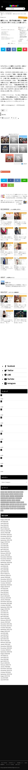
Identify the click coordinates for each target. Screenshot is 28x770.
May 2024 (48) (4, 570)
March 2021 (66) (5, 640)
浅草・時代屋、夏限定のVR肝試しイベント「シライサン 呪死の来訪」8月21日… (20, 321)
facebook (11, 366)
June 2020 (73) (4, 657)
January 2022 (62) (5, 622)
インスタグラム (4, 498)
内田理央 (17, 504)
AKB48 (2, 492)
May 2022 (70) (4, 614)
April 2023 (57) (5, 594)
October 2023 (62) (6, 583)
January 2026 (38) (5, 532)
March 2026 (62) (5, 529)
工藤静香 (3, 506)
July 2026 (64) (4, 521)
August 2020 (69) (5, 653)
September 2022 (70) (6, 607)
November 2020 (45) (6, 648)
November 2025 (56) (6, 536)
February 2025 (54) (6, 553)
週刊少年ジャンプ (21, 508)
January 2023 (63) (5, 599)
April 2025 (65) (5, 549)
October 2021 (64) (6, 627)
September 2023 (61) (6, 584)
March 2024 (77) (5, 573)
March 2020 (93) (5, 663)
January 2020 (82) (5, 666)
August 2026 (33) (5, 519)
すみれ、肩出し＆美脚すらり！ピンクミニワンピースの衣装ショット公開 (7, 238)
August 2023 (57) (5, 586)
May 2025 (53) (4, 547)
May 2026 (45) (4, 525)
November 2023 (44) (6, 581)
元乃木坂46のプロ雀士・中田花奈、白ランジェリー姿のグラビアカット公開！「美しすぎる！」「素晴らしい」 (15, 468)
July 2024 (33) (4, 566)
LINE (9, 375)
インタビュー (11, 498)
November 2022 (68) (6, 603)
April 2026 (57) (5, 527)
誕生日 (11, 508)
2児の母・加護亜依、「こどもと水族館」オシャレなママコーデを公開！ (7, 268)
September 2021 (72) (6, 629)
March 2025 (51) (5, 551)
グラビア (9, 500)
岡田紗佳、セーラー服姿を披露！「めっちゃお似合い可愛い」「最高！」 (15, 396)
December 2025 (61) (6, 534)
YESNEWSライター (12, 762)
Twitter (10, 370)
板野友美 (19, 506)
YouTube (10, 379)
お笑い (21, 494)
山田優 (24, 504)
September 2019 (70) (6, 674)
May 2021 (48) (4, 637)
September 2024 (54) (6, 562)
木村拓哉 (14, 506)
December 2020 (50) (6, 646)
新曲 (7, 506)
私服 (2, 508)
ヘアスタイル (12, 502)
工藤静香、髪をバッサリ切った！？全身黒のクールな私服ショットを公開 (20, 223)
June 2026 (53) (4, 523)
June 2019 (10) (4, 679)
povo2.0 (2, 494)
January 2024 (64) (5, 577)
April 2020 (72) (5, 661)
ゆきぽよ (3, 496)
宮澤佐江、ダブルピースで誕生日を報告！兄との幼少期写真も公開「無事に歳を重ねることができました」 (15, 459)
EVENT (5, 415)
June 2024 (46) (4, 568)
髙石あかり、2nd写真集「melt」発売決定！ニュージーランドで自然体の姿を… (7, 306)
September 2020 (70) (6, 651)
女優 (21, 504)
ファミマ (18, 500)
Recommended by (17, 163)
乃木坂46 (12, 504)
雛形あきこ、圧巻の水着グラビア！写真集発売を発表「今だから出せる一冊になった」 (15, 403)
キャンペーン (18, 498)
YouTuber (16, 494)
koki (14, 492)
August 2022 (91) (5, 609)
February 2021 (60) (6, 642)
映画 (10, 506)
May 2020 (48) (4, 659)
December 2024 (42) (6, 557)
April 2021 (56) (5, 638)
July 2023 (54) (4, 588)
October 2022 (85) (6, 605)
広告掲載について (20, 762)
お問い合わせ (17, 764)
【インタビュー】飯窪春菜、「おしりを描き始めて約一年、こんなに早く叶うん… (7, 223)
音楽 (2, 510)
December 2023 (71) (6, 579)
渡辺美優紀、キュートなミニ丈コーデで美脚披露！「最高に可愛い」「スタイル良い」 (15, 443)
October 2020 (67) (6, 650)
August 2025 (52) (5, 542)
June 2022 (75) (4, 612)
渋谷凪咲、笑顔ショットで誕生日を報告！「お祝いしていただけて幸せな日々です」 (20, 306)
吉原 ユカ (8, 282)
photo (21, 492)
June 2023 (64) (4, 590)
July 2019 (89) (4, 678)
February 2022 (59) (6, 620)
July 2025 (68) (4, 544)
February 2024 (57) (6, 575)
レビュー (3, 504)
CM (6, 492)
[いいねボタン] (3, 110)
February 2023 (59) (6, 598)
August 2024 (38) (5, 564)
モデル (22, 502)
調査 (15, 508)
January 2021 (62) (5, 644)
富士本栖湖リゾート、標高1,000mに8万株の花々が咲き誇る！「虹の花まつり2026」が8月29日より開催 (15, 427)
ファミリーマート (4, 502)
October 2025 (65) (6, 538)
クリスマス (3, 500)
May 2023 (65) (4, 592)
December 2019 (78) (6, 668)
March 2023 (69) (5, 596)
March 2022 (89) (5, 618)
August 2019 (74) (5, 676)
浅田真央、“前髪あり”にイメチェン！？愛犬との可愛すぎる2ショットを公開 (20, 253)
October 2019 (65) (6, 672)
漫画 (23, 506)
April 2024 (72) (5, 571)
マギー (18, 502)
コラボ (13, 500)
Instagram (11, 383)
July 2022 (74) (4, 611)
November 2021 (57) (6, 625)
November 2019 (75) (6, 670)
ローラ (7, 504)
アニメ (7, 496)
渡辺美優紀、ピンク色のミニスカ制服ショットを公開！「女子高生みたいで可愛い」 (20, 268)
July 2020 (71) (4, 655)
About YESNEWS (4, 762)
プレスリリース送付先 (10, 764)
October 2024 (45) (6, 560)
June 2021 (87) (4, 635)
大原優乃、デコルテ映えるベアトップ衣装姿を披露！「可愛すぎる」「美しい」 (7, 321)
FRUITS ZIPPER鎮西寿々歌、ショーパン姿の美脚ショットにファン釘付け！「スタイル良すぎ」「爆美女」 (15, 435)
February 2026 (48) (6, 530)
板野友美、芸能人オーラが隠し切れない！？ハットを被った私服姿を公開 (20, 238)
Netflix (17, 492)
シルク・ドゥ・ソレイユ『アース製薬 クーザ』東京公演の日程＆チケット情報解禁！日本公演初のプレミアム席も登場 (15, 451)
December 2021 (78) (6, 624)
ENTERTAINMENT (6, 171)
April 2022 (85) (5, 616)
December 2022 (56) (6, 601)
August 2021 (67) (5, 631)
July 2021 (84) (4, 633)
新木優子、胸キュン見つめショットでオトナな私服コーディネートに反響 (7, 253)
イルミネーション (19, 496)
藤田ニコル (6, 508)
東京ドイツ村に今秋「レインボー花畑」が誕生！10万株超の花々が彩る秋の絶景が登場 (15, 411)
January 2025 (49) (5, 555)
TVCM (7, 494)
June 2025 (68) (4, 545)
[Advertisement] (14, 60)
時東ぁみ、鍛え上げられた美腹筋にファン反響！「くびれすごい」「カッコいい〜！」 (15, 419)
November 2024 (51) (6, 558)
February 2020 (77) (6, 665)
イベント (12, 496)
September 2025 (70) (6, 540)
